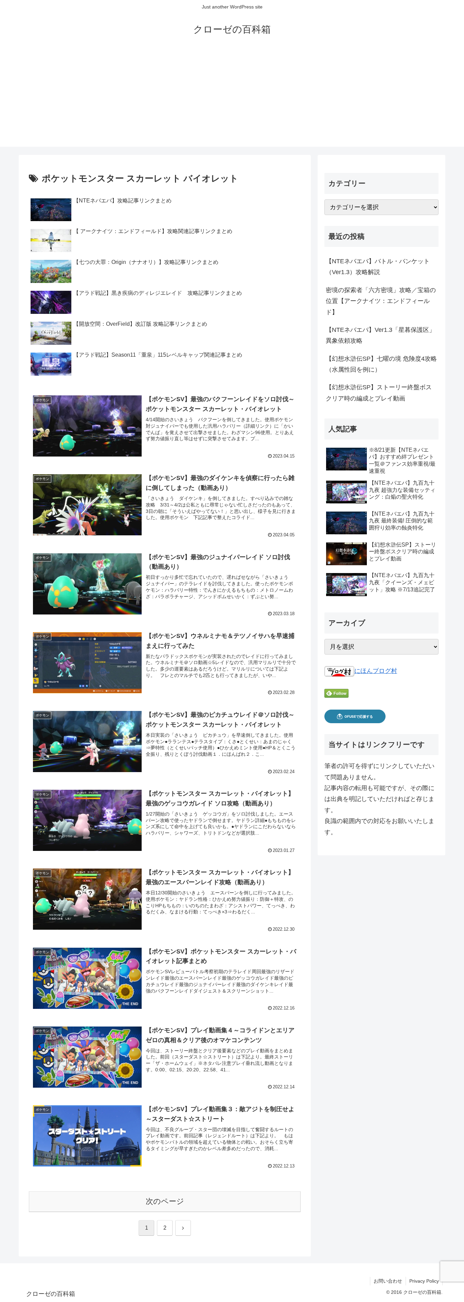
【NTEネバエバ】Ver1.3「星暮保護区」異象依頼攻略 (380, 335)
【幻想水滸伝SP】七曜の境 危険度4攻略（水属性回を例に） (381, 364)
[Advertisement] (232, 99)
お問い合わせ (388, 1281)
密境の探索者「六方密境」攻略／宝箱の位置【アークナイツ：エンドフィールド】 (381, 301)
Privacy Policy (424, 1281)
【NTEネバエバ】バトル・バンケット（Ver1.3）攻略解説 (378, 266)
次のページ (165, 1201)
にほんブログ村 (375, 670)
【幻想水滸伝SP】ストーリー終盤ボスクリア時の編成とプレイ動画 (379, 393)
